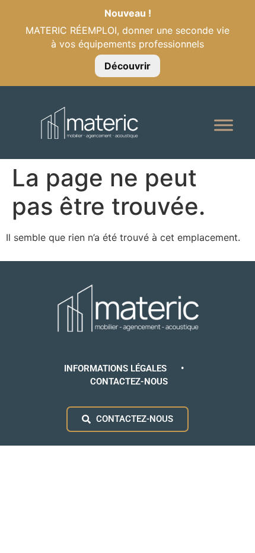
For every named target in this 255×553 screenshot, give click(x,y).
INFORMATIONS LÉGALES (116, 368)
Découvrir (127, 66)
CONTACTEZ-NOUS (129, 381)
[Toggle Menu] (223, 125)
